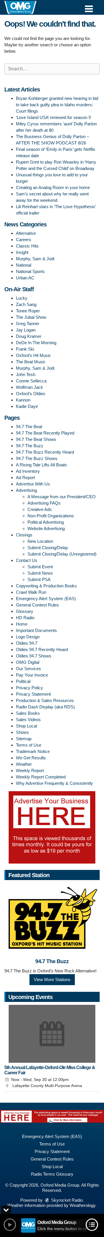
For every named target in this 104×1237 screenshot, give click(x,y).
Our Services (28, 668)
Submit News (40, 573)
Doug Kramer (28, 336)
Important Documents (36, 630)
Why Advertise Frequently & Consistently (54, 783)
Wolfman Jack (29, 387)
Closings (24, 534)
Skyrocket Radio (66, 1200)
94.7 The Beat (29, 426)
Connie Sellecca (31, 380)
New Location (40, 541)
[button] (88, 7)
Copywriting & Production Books (46, 585)
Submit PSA (39, 579)
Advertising (26, 490)
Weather (24, 764)
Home (21, 624)
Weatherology (82, 1205)
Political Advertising (45, 522)
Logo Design (28, 636)
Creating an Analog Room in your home (53, 187)
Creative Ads (39, 509)
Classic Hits (27, 245)
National (23, 265)
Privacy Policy (29, 687)
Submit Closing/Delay (47, 547)
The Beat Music (31, 361)
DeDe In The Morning (36, 342)
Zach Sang (26, 304)
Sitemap (23, 738)
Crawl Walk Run (31, 592)
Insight (22, 252)
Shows (22, 732)
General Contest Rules (37, 604)
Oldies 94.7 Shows (33, 655)
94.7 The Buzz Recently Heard (45, 452)
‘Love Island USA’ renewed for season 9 (53, 117)
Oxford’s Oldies (30, 393)
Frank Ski (25, 349)
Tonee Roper (28, 310)
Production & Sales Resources (45, 700)
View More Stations (52, 979)
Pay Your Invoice (32, 674)
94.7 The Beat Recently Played (45, 432)
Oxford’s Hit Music (33, 355)
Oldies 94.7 (26, 643)
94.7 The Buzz (29, 445)
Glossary (24, 611)
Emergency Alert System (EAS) (46, 598)
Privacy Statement (33, 694)
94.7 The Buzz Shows (36, 458)
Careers (23, 239)
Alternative (26, 233)
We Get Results (31, 757)
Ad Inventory (28, 471)
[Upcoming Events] (52, 1034)
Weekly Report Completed (41, 776)
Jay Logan (26, 329)
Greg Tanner (27, 323)
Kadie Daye (27, 406)
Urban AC (25, 277)
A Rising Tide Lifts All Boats (41, 464)
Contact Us (26, 560)
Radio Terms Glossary (52, 1174)
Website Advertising (46, 528)
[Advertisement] (52, 827)
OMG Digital (27, 662)
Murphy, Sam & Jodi (35, 258)
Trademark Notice (33, 751)
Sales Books (28, 713)
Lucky (21, 298)
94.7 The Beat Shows (36, 439)
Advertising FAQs (44, 503)
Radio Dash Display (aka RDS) (45, 706)
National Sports (30, 271)
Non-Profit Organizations (50, 515)
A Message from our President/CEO (61, 496)
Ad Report (25, 477)
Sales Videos (28, 719)
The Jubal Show (31, 317)
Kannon (23, 399)
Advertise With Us (33, 483)
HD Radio (25, 617)
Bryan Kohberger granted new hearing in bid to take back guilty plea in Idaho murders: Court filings (57, 104)
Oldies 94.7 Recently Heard (42, 649)
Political (23, 681)
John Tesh (25, 374)
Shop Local (26, 725)
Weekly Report (30, 770)
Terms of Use (28, 745)
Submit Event (40, 566)
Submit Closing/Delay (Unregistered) (61, 553)
